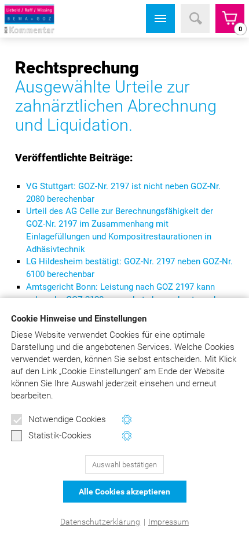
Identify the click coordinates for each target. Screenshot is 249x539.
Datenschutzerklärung (100, 521)
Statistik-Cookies (59, 435)
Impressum (168, 521)
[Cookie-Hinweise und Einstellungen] (127, 420)
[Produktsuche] (195, 18)
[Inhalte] (160, 18)
